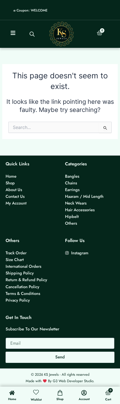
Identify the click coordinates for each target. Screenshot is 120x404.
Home (12, 399)
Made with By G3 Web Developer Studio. (60, 381)
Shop (60, 399)
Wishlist (36, 399)
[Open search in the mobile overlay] (32, 34)
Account (84, 399)
